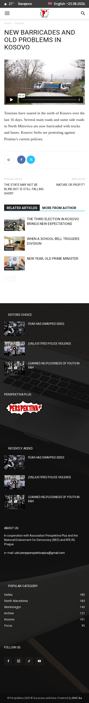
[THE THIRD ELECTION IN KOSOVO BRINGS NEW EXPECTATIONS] (14, 224)
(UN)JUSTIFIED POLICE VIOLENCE (49, 343)
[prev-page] (6, 278)
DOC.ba (77, 698)
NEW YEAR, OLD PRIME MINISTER (52, 258)
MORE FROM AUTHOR (59, 208)
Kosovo (19, 23)
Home (7, 23)
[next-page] (13, 278)
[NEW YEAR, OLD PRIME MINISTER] (14, 263)
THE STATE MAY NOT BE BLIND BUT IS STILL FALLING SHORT (24, 189)
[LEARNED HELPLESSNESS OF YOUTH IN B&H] (14, 368)
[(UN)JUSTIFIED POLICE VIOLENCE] (14, 349)
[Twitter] (31, 160)
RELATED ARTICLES (22, 208)
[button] (7, 13)
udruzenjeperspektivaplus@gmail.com (39, 552)
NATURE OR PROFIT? (70, 185)
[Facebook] (21, 160)
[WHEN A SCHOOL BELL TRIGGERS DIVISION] (14, 243)
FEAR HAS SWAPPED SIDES (46, 323)
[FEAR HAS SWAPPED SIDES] (14, 329)
